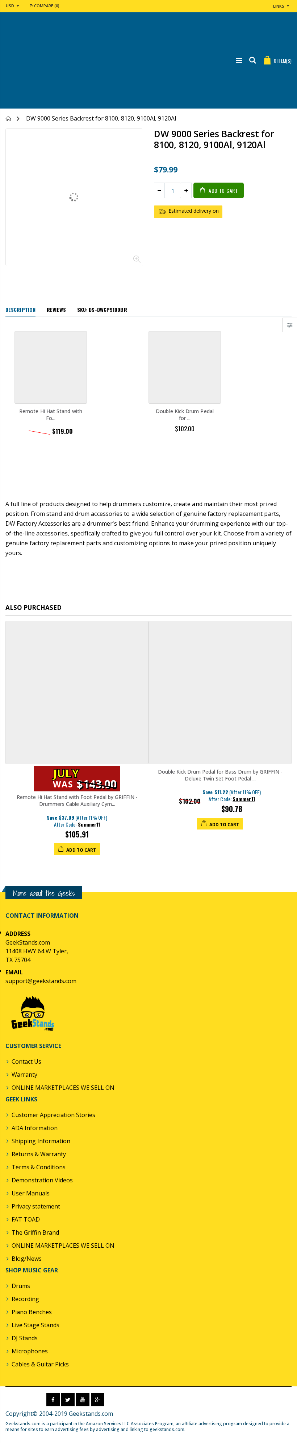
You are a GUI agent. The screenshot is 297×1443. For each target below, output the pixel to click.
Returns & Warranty (39, 1154)
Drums (21, 1286)
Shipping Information (41, 1141)
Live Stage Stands (35, 1325)
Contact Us (26, 1061)
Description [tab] (20, 309)
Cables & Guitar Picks (40, 1364)
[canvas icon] (290, 325)
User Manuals (31, 1193)
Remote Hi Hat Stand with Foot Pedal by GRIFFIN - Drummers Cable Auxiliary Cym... (77, 800)
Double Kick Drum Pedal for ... (185, 414)
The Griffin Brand (35, 1232)
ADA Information (35, 1128)
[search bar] (252, 60)
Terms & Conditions (39, 1167)
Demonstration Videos (42, 1180)
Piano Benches (32, 1312)
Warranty (24, 1075)
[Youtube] (82, 1399)
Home (8, 118)
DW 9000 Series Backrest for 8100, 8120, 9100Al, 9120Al (214, 139)
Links (278, 6)
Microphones (30, 1351)
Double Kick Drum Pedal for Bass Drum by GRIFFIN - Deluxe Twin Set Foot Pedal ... (220, 775)
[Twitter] (68, 1399)
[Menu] (239, 60)
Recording (25, 1299)
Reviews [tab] (56, 309)
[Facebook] (53, 1399)
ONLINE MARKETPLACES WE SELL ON (63, 1088)
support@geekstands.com (40, 981)
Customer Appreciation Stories (53, 1115)
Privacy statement (36, 1206)
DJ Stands (25, 1338)
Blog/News (27, 1259)
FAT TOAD (26, 1219)
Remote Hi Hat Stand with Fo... (50, 414)
